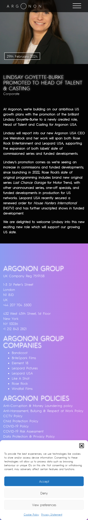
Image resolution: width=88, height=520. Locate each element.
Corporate (11, 94)
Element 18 (20, 363)
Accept (44, 481)
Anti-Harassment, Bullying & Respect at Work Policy (43, 411)
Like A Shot (20, 378)
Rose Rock (20, 383)
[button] (81, 445)
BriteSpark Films (24, 358)
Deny (44, 493)
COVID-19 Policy (16, 426)
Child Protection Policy (20, 421)
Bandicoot (20, 353)
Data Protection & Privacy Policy (29, 436)
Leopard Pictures (25, 368)
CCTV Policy (12, 416)
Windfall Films (22, 388)
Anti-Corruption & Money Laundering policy (38, 405)
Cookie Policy (31, 514)
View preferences (44, 505)
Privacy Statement (51, 514)
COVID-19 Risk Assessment (23, 431)
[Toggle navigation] (76, 6)
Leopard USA (22, 373)
